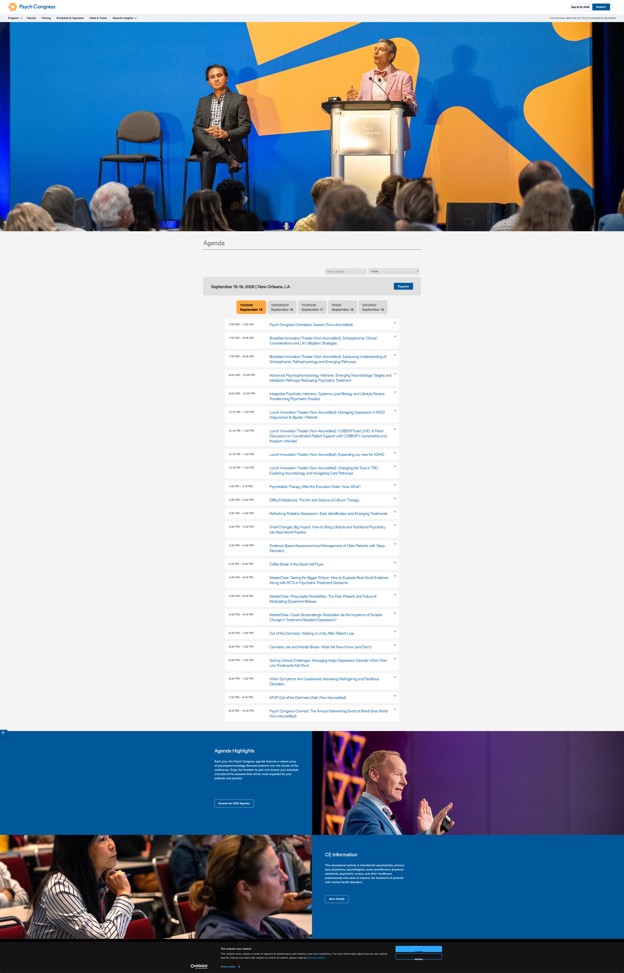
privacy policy (316, 957)
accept (418, 951)
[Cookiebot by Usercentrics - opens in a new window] (199, 966)
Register (601, 7)
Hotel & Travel (98, 18)
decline (419, 958)
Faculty (31, 18)
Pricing (46, 18)
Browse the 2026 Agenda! (234, 803)
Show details (228, 966)
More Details (336, 899)
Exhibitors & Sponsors (70, 18)
